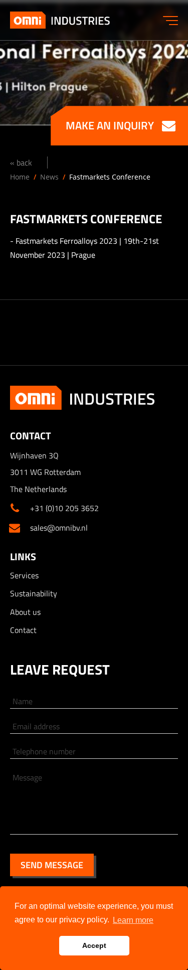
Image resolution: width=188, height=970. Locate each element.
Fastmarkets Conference (109, 177)
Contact (23, 630)
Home (20, 177)
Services (24, 575)
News (49, 177)
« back (21, 162)
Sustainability (33, 593)
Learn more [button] (133, 920)
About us (25, 612)
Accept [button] (94, 945)
